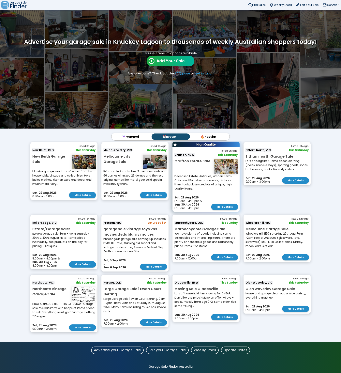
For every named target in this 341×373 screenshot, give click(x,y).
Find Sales (259, 5)
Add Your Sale (170, 61)
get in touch (204, 73)
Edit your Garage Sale (167, 350)
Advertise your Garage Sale (117, 350)
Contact (333, 5)
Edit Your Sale (309, 5)
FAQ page (182, 73)
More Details (83, 195)
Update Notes (235, 350)
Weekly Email (283, 5)
